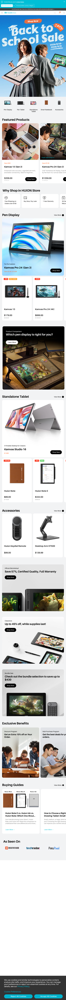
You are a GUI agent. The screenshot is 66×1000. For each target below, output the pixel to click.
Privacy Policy (23, 986)
